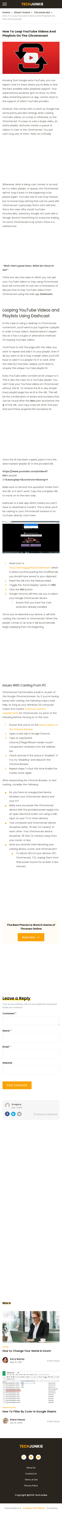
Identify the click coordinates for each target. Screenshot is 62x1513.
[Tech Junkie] (32, 4)
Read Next (29, 937)
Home (6, 12)
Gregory (16, 1104)
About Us (31, 1467)
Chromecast (42, 12)
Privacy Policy (31, 1485)
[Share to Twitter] (13, 1114)
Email (6, 1046)
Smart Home (22, 12)
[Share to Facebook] (7, 1114)
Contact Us (31, 1473)
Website (7, 1063)
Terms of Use (31, 1479)
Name (6, 1030)
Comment (9, 1013)
